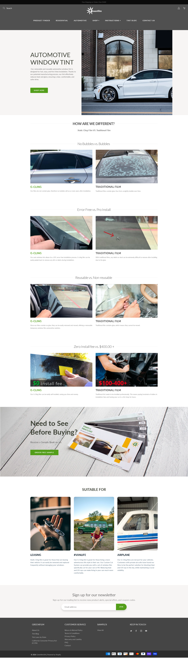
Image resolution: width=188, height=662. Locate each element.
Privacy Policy (70, 636)
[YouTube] (146, 631)
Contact (68, 645)
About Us (35, 630)
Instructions (112, 20)
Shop (95, 20)
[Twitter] (131, 631)
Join (121, 607)
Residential (62, 20)
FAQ (66, 642)
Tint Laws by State (39, 637)
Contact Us (149, 20)
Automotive (80, 20)
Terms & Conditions (72, 633)
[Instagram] (141, 631)
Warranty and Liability (73, 639)
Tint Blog (132, 20)
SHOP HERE (39, 90)
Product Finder (41, 20)
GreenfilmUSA (41, 655)
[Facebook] (136, 631)
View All (100, 630)
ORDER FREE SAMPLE (44, 452)
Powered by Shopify (54, 655)
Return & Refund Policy (73, 630)
